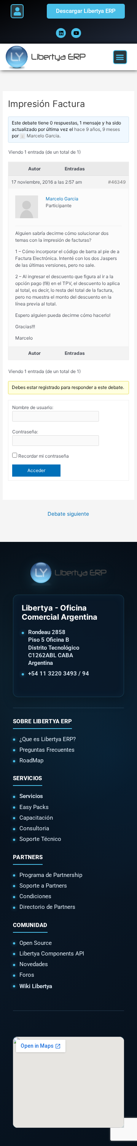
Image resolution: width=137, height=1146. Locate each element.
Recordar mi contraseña (43, 456)
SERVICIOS (27, 778)
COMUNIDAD (30, 925)
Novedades (33, 964)
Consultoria (34, 828)
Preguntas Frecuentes (47, 749)
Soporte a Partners (43, 885)
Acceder (36, 470)
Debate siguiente (68, 514)
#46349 (117, 182)
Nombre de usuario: (32, 407)
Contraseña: (25, 431)
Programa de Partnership (50, 875)
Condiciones (35, 896)
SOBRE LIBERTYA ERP (42, 721)
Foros (26, 974)
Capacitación (36, 817)
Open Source (35, 943)
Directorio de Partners (47, 907)
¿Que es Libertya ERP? (47, 739)
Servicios (31, 796)
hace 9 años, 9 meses (97, 129)
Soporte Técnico (40, 839)
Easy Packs (34, 807)
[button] (17, 11)
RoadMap (31, 760)
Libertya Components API (51, 953)
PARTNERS (28, 857)
